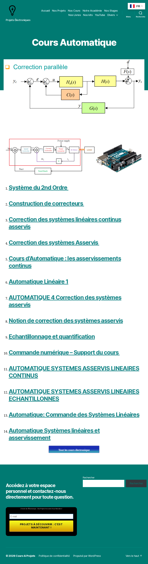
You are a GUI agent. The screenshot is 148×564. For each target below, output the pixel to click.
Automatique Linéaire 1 (38, 281)
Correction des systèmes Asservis (54, 242)
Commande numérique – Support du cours (64, 352)
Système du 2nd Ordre (38, 187)
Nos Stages (111, 10)
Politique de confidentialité (54, 555)
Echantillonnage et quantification (52, 336)
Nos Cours (74, 10)
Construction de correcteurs (46, 203)
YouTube (100, 14)
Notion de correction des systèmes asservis (66, 320)
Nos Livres (74, 14)
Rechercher (88, 477)
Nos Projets (59, 10)
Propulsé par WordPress (87, 555)
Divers (111, 14)
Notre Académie (92, 10)
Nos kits (88, 14)
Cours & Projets (25, 555)
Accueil (45, 10)
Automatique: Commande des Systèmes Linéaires (74, 414)
